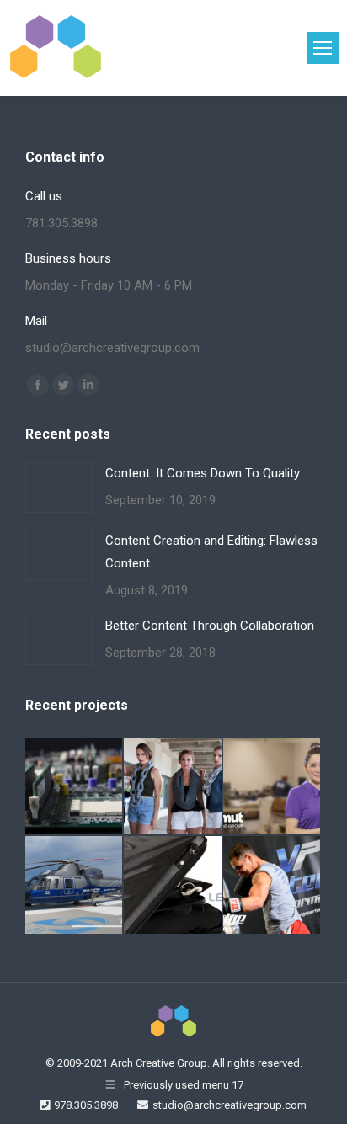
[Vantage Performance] (272, 885)
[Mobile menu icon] (323, 48)
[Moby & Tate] (173, 787)
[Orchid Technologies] (74, 787)
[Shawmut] (272, 787)
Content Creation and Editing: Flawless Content (211, 552)
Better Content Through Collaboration (209, 625)
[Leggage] (173, 885)
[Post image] (59, 487)
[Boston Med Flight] (74, 885)
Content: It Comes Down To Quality (202, 473)
